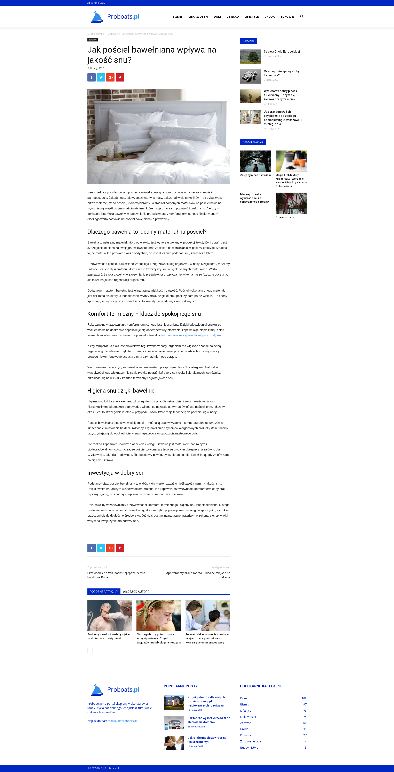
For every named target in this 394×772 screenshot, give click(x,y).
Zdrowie (287, 16)
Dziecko (233, 16)
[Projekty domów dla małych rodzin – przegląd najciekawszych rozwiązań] (174, 702)
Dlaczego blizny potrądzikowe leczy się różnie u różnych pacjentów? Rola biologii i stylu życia (158, 638)
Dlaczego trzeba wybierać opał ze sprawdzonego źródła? (254, 198)
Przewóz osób (285, 217)
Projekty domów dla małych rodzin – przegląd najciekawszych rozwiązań (206, 701)
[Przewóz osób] (291, 203)
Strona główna (95, 34)
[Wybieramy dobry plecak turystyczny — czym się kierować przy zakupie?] (250, 96)
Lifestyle (252, 16)
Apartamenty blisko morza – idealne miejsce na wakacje (198, 575)
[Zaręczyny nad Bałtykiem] (255, 161)
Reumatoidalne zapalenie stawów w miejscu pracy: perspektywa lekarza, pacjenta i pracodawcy (207, 638)
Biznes (178, 16)
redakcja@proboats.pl (122, 721)
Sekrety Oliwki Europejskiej (282, 51)
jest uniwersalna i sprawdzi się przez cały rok (191, 335)
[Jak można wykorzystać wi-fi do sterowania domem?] (174, 723)
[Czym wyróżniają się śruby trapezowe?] (250, 76)
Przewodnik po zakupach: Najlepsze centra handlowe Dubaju (116, 575)
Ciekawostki (198, 16)
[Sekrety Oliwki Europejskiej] (250, 56)
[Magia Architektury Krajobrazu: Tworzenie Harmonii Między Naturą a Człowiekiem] (291, 161)
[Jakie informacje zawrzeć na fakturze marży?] (174, 743)
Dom (217, 16)
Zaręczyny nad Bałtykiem (255, 175)
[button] (302, 17)
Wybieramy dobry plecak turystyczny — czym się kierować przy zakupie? (280, 95)
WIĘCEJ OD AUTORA (136, 591)
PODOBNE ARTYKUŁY (104, 591)
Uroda (270, 16)
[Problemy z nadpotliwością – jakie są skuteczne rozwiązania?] (109, 615)
